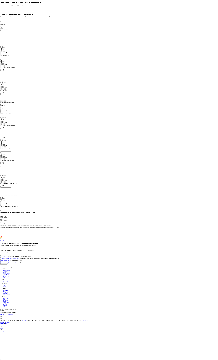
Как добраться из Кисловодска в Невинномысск (9, 258)
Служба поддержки (6, 273)
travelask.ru (24, 320)
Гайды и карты (6, 293)
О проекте (4, 268)
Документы (5, 277)
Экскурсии (5, 301)
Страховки (5, 305)
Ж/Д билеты (5, 303)
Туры (4, 299)
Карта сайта (5, 275)
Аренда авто (5, 300)
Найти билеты (3, 240)
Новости (4, 291)
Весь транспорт (6, 302)
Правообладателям (6, 270)
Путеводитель (5, 292)
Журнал (4, 285)
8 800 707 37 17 (3, 314)
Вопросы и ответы (6, 294)
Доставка (4, 272)
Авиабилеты (5, 298)
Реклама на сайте (6, 274)
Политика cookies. (85, 320)
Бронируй (3, 296)
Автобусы (5, 304)
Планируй (4, 288)
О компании (5, 271)
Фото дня (4, 286)
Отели (4, 306)
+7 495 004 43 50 (10, 314)
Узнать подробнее (4, 263)
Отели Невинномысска (4, 260)
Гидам (3, 279)
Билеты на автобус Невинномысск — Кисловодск (10, 262)
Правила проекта (6, 276)
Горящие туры (5, 290)
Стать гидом (5, 281)
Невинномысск (3, 256)
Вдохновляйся (4, 283)
